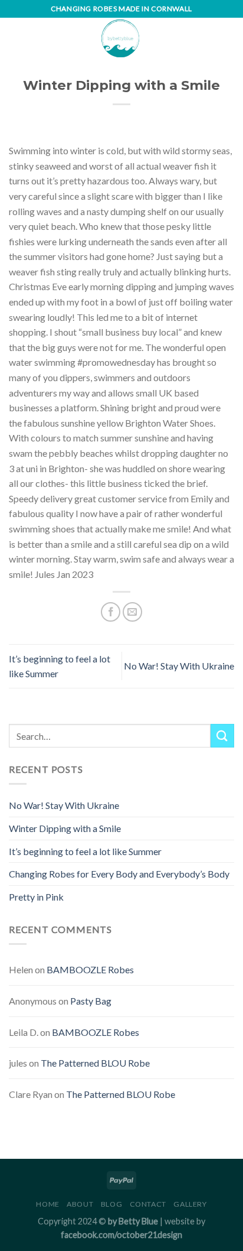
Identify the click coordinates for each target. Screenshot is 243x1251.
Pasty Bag (90, 1000)
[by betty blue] (120, 38)
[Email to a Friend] (132, 612)
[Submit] (222, 735)
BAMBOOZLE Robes (90, 969)
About (80, 1204)
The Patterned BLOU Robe (95, 1062)
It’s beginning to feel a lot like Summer (85, 851)
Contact (148, 1204)
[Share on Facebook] (110, 612)
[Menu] (16, 38)
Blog (111, 1204)
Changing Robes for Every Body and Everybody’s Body (119, 873)
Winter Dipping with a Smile (65, 828)
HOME (47, 1204)
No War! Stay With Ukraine (179, 665)
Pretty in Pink (36, 896)
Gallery (189, 1204)
